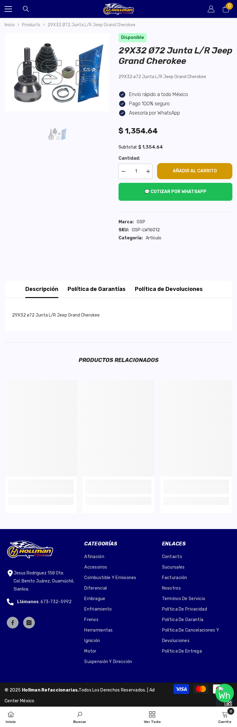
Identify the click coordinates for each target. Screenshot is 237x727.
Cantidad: (129, 158)
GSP (141, 222)
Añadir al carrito (195, 171)
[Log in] (211, 9)
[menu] (8, 9)
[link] (41, 490)
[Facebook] (13, 622)
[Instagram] (29, 622)
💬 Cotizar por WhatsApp (175, 191)
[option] (57, 72)
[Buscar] (26, 9)
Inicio (10, 24)
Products (31, 24)
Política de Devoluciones (169, 289)
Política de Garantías (97, 289)
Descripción (41, 289)
